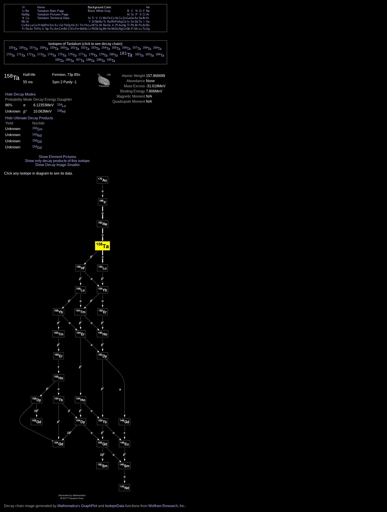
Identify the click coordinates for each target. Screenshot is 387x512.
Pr (39, 25)
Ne (148, 11)
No (86, 28)
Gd (61, 25)
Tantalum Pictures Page (52, 14)
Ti (93, 18)
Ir (113, 25)
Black (91, 11)
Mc (136, 28)
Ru (109, 21)
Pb (132, 25)
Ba (27, 25)
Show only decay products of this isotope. (57, 161)
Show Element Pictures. (58, 157)
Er (77, 25)
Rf (93, 28)
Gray (107, 11)
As (136, 18)
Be (27, 11)
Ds (116, 28)
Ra (27, 28)
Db (96, 28)
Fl (132, 28)
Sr (27, 21)
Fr (23, 28)
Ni (116, 18)
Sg (100, 28)
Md (82, 28)
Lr (89, 28)
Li (23, 11)
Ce (35, 25)
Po (140, 25)
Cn (124, 28)
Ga (128, 18)
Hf (93, 25)
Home (41, 7)
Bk (65, 28)
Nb (96, 21)
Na (23, 14)
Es (73, 28)
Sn (132, 21)
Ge (132, 18)
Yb (86, 25)
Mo (101, 21)
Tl (128, 25)
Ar (147, 14)
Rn (148, 25)
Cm (61, 28)
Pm (47, 25)
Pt (116, 25)
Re (105, 25)
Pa (39, 28)
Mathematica (67, 506)
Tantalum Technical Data (53, 18)
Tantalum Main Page (50, 11)
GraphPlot (89, 506)
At (144, 25)
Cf (69, 28)
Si (132, 14)
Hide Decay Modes (20, 94)
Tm (82, 25)
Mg (27, 14)
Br (144, 18)
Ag (120, 21)
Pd (116, 21)
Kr (147, 18)
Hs (109, 28)
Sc (89, 18)
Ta (96, 25)
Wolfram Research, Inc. (166, 506)
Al (128, 14)
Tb (65, 25)
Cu (120, 18)
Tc (104, 21)
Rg (120, 28)
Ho (73, 25)
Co (113, 18)
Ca (27, 18)
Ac (31, 28)
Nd (43, 25)
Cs (23, 25)
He (148, 7)
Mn (105, 18)
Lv (140, 28)
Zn (124, 18)
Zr (93, 21)
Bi (136, 25)
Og (148, 28)
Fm (77, 28)
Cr (100, 18)
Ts (144, 28)
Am (56, 28)
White (99, 11)
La (31, 25)
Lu (89, 25)
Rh (113, 21)
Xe (148, 21)
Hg (124, 25)
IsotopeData (114, 506)
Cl (144, 14)
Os (109, 25)
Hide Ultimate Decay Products (29, 118)
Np (47, 28)
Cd (124, 21)
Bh (105, 28)
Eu (56, 25)
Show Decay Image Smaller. (57, 165)
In (128, 21)
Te (140, 21)
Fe (109, 18)
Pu (52, 28)
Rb (23, 21)
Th (35, 28)
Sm (51, 25)
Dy (69, 25)
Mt (113, 28)
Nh (128, 28)
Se (140, 18)
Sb (136, 21)
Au (120, 25)
